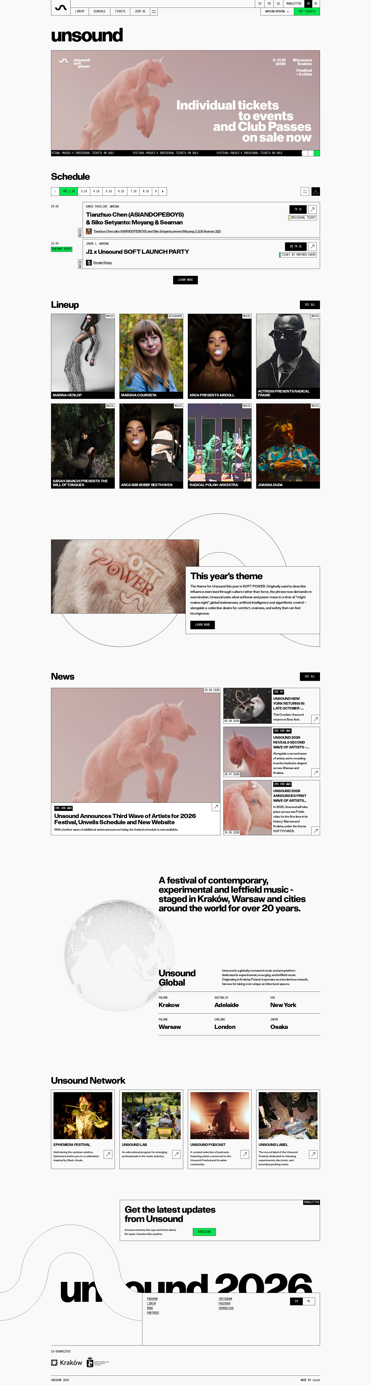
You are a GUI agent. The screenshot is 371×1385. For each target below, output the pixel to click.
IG (259, 4)
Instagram (225, 1299)
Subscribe (204, 1232)
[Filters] (305, 191)
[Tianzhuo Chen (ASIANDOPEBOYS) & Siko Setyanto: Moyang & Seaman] (312, 209)
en (308, 4)
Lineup (79, 11)
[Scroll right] (162, 191)
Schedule (100, 11)
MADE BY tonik (310, 1380)
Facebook (225, 1303)
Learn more (202, 625)
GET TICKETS (307, 11)
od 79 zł (296, 246)
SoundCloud (226, 1308)
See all (310, 305)
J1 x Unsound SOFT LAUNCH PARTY (137, 251)
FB (269, 4)
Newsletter (293, 4)
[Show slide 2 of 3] (311, 153)
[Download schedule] (315, 191)
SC (278, 4)
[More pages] (154, 11)
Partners (153, 1313)
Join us (140, 11)
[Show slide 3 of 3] (317, 153)
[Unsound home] (61, 7)
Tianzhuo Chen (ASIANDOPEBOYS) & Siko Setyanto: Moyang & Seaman (135, 218)
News (150, 1308)
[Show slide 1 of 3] (305, 153)
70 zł (298, 209)
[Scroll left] (55, 191)
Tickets (120, 11)
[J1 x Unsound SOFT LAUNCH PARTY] (312, 246)
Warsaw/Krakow (275, 11)
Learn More (185, 280)
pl (316, 4)
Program (152, 1299)
